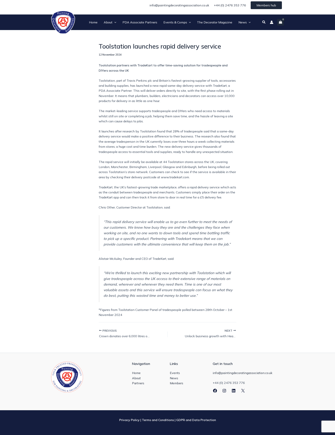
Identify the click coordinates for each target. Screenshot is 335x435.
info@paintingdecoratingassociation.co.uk (179, 5)
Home (136, 373)
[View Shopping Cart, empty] (280, 22)
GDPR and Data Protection (196, 420)
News (174, 378)
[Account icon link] (271, 22)
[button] (114, 22)
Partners (138, 383)
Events (175, 373)
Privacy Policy (129, 420)
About (136, 378)
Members (176, 383)
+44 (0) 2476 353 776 (230, 5)
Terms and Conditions (158, 420)
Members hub (266, 5)
